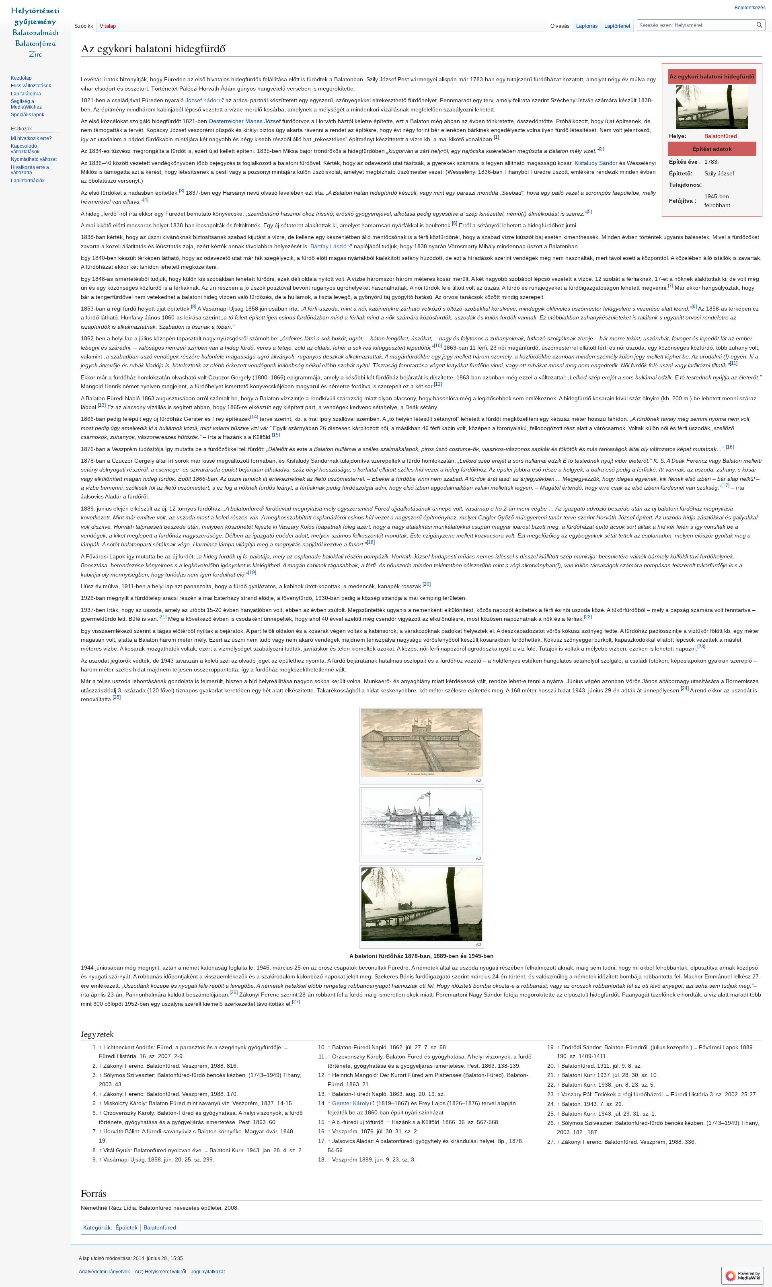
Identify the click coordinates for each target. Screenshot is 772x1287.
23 (701, 646)
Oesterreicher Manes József (245, 121)
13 (102, 405)
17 (725, 485)
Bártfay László (328, 246)
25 (117, 697)
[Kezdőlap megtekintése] (35, 32)
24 (685, 688)
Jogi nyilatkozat (208, 1272)
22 (588, 616)
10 (438, 345)
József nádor (201, 100)
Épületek (126, 1227)
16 (730, 446)
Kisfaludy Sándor (596, 163)
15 (276, 434)
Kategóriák (97, 1227)
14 (254, 417)
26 (234, 992)
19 (252, 572)
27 (296, 1001)
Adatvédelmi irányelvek (104, 1272)
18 (371, 542)
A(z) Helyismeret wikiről (160, 1272)
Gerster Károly (350, 1103)
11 (733, 363)
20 (427, 584)
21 (162, 616)
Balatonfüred (720, 136)
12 (438, 384)
